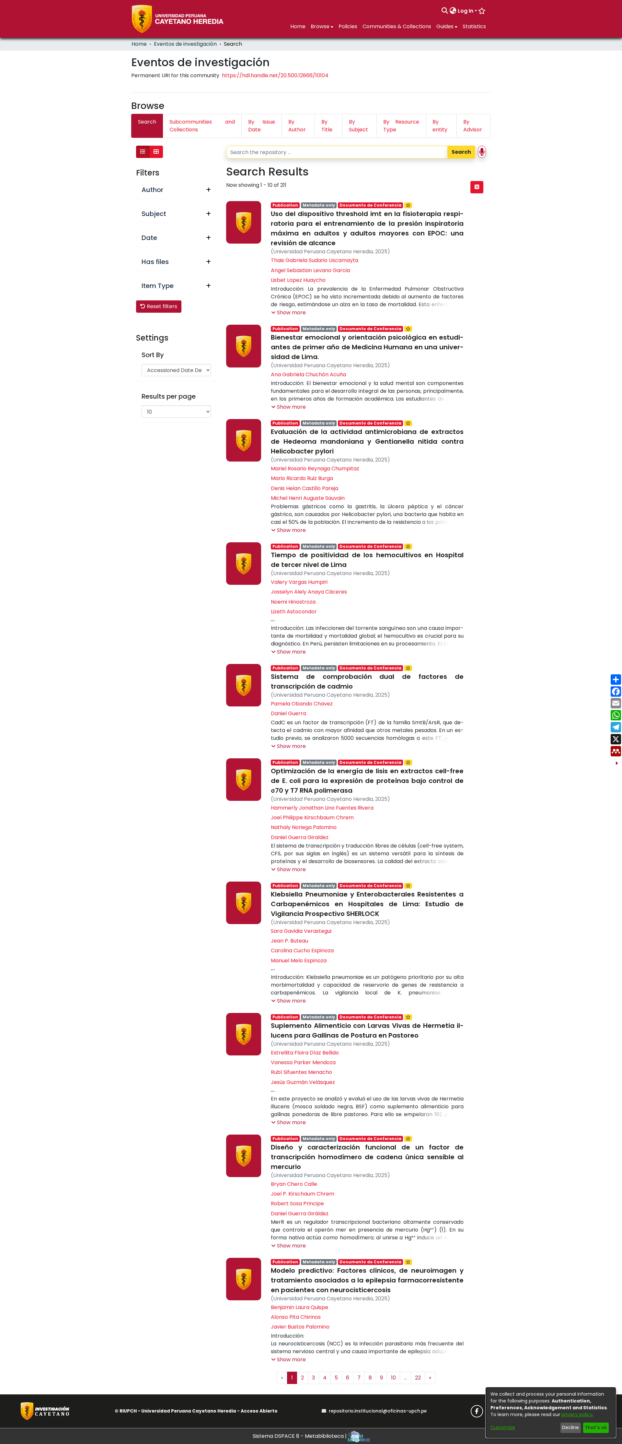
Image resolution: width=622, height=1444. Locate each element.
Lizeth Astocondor (294, 611)
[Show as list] (143, 152)
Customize (502, 1427)
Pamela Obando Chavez (302, 703)
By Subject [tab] (358, 125)
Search (461, 152)
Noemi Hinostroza (293, 602)
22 (418, 1377)
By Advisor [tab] (472, 125)
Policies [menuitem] (348, 26)
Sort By (153, 355)
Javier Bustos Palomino (300, 1326)
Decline (570, 1427)
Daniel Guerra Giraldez (299, 837)
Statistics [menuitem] (474, 26)
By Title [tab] (326, 125)
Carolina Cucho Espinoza (302, 950)
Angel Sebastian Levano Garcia (310, 270)
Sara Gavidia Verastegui (301, 931)
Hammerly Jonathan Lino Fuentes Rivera (322, 808)
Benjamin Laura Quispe (299, 1307)
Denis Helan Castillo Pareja (304, 488)
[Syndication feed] (476, 187)
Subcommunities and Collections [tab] (202, 125)
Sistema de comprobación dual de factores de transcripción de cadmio (367, 681)
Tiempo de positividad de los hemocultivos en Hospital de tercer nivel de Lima (367, 559)
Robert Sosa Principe (297, 1203)
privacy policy (577, 1414)
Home (139, 44)
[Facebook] (477, 1411)
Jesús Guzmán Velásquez (303, 1082)
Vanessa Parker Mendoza (303, 1062)
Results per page (169, 396)
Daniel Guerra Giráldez (299, 1213)
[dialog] (551, 1413)
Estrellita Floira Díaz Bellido (305, 1052)
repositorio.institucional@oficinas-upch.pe (378, 1411)
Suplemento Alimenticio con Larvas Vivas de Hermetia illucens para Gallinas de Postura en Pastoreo (367, 1030)
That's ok (596, 1427)
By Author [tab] (297, 125)
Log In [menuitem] (465, 11)
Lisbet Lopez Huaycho (298, 280)
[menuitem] (453, 11)
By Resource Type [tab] (401, 125)
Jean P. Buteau (289, 941)
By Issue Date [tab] (261, 125)
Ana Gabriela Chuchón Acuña (308, 374)
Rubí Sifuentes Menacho (301, 1072)
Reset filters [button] (161, 306)
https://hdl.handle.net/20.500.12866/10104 (275, 75)
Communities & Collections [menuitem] (397, 26)
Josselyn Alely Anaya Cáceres (309, 592)
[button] (288, 312)
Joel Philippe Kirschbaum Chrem (312, 817)
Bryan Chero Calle (294, 1184)
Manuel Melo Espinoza (299, 960)
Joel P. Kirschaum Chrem (302, 1193)
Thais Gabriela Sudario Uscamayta (314, 260)
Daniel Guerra (288, 713)
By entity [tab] (439, 125)
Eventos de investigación (185, 44)
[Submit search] (445, 11)
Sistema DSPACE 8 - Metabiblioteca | (300, 1436)
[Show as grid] (156, 152)
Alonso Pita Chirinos (296, 1317)
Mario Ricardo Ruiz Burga (302, 478)
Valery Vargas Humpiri (299, 582)
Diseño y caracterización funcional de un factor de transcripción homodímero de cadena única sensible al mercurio (367, 1157)
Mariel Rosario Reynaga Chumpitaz (315, 468)
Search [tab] (147, 122)
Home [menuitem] (297, 26)
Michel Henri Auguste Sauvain (308, 498)
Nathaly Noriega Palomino (304, 827)
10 (393, 1377)
